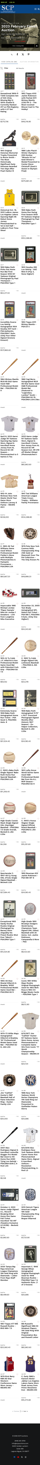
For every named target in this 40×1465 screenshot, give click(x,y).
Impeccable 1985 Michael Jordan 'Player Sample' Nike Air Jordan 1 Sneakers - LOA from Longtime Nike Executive (8, 612)
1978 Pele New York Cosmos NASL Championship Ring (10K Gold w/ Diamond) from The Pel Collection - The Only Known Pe (30, 553)
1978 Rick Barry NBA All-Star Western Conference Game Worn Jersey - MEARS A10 (8, 1382)
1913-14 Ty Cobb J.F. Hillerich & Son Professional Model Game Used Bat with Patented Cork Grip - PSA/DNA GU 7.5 (9, 665)
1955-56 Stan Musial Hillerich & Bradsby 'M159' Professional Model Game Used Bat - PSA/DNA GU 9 (9, 986)
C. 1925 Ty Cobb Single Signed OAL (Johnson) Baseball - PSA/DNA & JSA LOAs (30, 662)
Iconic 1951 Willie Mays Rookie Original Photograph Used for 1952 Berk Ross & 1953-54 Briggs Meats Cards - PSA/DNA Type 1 (30, 987)
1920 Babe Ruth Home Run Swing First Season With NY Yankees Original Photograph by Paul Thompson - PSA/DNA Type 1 (30, 217)
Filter (6, 68)
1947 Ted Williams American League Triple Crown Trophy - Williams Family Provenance (30, 498)
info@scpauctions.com (20, 1443)
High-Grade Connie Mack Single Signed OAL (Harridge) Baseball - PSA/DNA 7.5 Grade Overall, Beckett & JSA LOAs (9, 827)
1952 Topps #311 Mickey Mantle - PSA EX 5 (28, 324)
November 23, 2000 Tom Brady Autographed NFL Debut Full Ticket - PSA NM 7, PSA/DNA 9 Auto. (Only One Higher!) (30, 612)
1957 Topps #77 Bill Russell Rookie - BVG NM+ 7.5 (9, 1326)
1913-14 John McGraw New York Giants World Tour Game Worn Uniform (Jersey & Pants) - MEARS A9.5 (8, 500)
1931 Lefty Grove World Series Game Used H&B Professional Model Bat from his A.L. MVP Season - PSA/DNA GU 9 (30, 777)
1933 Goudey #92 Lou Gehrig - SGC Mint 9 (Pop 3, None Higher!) (29, 270)
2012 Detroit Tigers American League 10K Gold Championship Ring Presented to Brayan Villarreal (30, 1213)
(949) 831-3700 (20, 1441)
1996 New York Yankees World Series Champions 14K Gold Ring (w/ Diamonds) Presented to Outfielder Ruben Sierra (29, 1101)
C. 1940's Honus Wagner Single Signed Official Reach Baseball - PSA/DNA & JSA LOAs (29, 826)
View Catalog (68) (18, 46)
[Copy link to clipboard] (12, 54)
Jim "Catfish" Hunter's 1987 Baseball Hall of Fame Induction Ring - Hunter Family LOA (7, 1098)
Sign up (4, 2)
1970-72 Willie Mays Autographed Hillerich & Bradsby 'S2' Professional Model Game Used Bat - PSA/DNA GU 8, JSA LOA (9, 1040)
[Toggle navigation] (35, 9)
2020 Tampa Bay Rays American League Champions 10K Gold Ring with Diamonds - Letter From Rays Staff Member (9, 1273)
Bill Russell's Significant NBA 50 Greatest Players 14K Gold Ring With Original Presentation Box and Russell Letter (30, 1330)
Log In (12, 2)
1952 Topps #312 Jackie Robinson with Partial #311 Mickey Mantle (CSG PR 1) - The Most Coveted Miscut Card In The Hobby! (30, 101)
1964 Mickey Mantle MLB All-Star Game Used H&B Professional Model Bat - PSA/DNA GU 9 (9, 385)
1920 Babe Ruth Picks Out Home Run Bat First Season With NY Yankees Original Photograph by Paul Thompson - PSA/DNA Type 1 (9, 275)
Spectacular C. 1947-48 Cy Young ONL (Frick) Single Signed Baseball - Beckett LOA (8, 877)
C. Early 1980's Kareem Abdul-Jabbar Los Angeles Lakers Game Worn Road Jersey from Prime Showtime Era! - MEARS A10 (30, 1383)
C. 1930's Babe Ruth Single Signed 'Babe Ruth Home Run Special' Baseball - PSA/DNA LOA (9, 774)
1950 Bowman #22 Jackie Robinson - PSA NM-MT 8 (29, 875)
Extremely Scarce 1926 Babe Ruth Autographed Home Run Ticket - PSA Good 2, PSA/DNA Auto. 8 (9, 716)
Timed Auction (10, 23)
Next (24, 1411)
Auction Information (29, 62)
